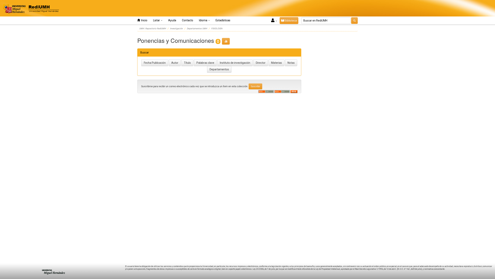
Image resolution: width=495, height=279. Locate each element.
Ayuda (172, 20)
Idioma (203, 20)
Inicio (143, 20)
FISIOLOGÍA (216, 28)
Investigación (176, 28)
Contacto (187, 20)
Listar (156, 20)
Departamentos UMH (197, 28)
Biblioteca (290, 20)
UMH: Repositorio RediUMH (152, 28)
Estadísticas (223, 20)
